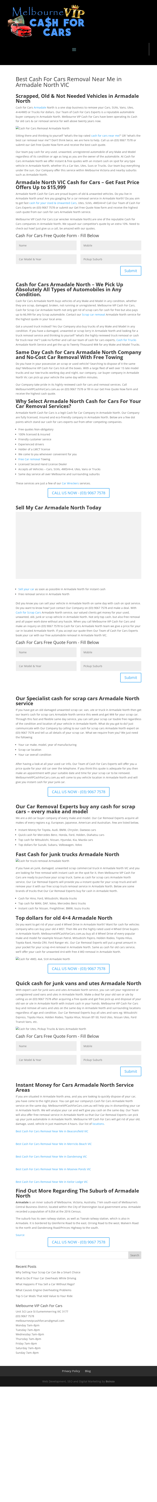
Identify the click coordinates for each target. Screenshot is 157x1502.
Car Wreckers (70, 483)
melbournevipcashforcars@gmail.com (40, 1321)
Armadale (40, 107)
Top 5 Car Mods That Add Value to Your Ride (44, 1296)
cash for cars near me (105, 135)
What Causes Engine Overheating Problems (43, 1290)
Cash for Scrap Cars (28, 612)
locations (98, 1124)
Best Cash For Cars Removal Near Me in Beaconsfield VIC (52, 1131)
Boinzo (110, 1381)
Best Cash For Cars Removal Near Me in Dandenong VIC (51, 1156)
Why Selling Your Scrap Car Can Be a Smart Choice (48, 1272)
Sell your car (26, 589)
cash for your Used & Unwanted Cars (53, 203)
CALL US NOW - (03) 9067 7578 (78, 492)
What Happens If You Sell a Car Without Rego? (45, 1284)
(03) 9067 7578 (25, 1316)
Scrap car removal (93, 314)
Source (20, 1235)
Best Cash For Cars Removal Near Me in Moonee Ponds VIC (53, 1169)
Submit (130, 270)
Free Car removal (29, 459)
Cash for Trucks (126, 340)
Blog (88, 1371)
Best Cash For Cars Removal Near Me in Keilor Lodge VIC (52, 1182)
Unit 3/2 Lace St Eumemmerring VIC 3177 (42, 1311)
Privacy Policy (71, 1371)
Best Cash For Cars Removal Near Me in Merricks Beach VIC (54, 1144)
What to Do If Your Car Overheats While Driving (46, 1278)
